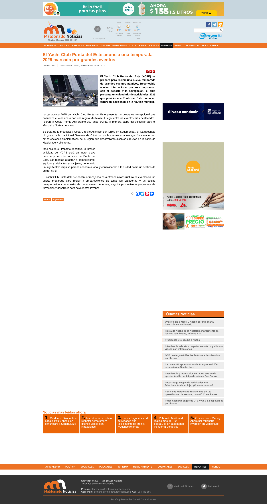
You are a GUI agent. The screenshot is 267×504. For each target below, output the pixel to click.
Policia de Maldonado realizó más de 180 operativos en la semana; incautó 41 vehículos (169, 422)
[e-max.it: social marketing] (132, 193)
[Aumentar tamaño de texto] (147, 71)
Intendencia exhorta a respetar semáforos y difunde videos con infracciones (96, 422)
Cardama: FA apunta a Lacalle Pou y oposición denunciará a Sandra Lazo (60, 421)
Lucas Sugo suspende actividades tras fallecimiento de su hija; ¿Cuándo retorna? (133, 422)
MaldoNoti (213, 486)
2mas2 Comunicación (144, 499)
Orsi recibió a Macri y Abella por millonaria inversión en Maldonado (205, 421)
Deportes (49, 65)
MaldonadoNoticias (184, 486)
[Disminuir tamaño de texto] (154, 71)
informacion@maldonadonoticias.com (110, 489)
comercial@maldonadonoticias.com (113, 491)
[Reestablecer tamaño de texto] (150, 71)
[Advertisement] (126, 156)
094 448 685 (144, 491)
